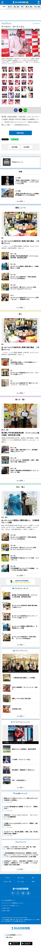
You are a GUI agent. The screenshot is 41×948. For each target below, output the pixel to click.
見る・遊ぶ (16, 6)
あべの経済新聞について (9, 900)
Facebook (13, 893)
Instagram (23, 893)
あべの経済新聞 (19, 2)
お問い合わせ (6, 908)
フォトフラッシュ (6, 23)
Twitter (18, 893)
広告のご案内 (6, 910)
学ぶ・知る (37, 6)
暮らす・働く (29, 6)
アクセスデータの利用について (11, 905)
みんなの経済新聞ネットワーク (20, 928)
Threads (28, 893)
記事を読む (20, 133)
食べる (10, 6)
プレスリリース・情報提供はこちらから (13, 903)
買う (22, 6)
